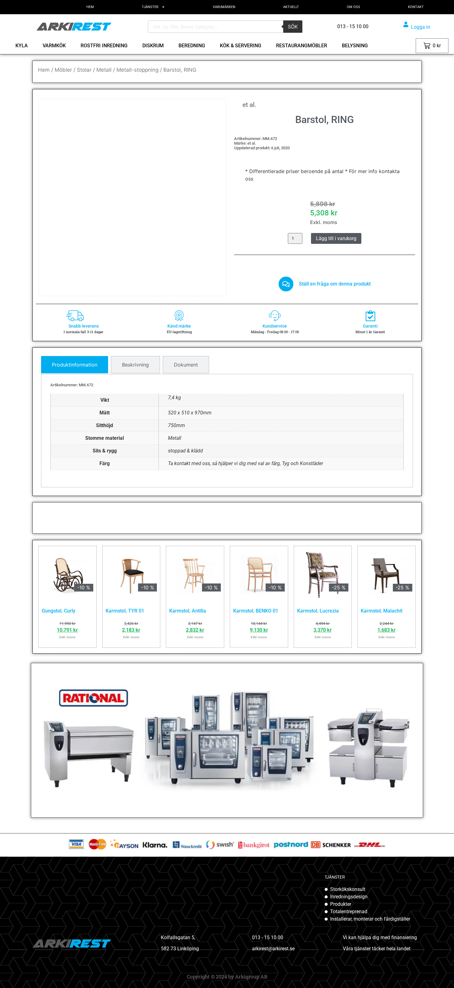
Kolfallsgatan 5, (178, 937)
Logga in (420, 27)
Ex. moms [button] (403, 45)
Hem (44, 70)
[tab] (74, 364)
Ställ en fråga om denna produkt (335, 284)
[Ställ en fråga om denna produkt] (286, 284)
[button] (212, 112)
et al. (249, 104)
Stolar (84, 70)
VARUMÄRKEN (224, 7)
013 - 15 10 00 (267, 937)
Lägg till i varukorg (336, 238)
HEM (90, 7)
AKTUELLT (291, 7)
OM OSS (353, 7)
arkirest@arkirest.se (273, 949)
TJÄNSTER (150, 7)
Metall (103, 70)
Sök (293, 26)
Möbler (63, 70)
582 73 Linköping (180, 949)
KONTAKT (416, 7)
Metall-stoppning (137, 70)
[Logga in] (406, 24)
